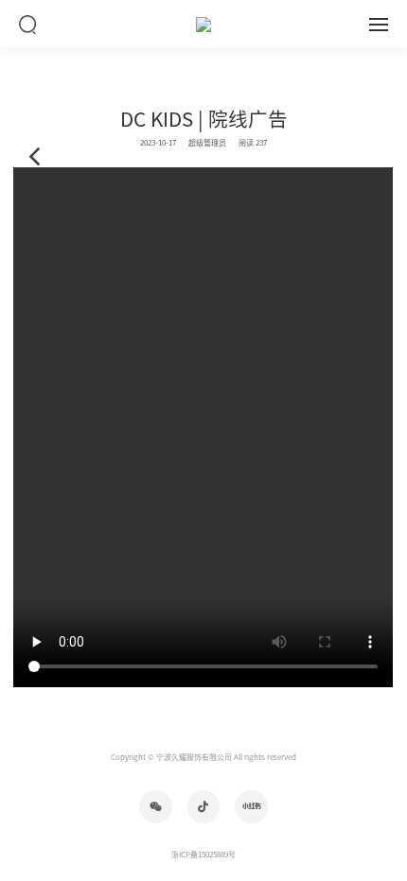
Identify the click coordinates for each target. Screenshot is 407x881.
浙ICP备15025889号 (203, 854)
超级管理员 (207, 143)
